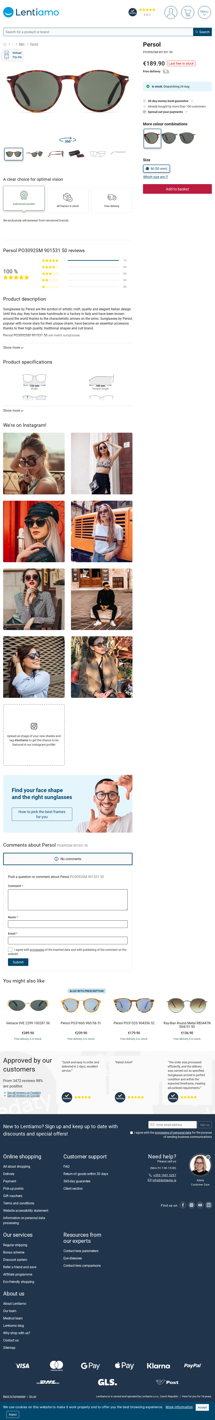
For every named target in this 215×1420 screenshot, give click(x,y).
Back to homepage (14, 1396)
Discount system (15, 1259)
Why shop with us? (16, 1333)
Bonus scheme (13, 1252)
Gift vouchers (12, 1196)
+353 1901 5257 (164, 1175)
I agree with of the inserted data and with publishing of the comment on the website (67, 952)
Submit (18, 962)
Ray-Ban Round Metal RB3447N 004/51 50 (187, 1025)
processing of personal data (173, 1132)
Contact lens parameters (80, 1250)
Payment (9, 1181)
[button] (13, 154)
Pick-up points (13, 1188)
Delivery (8, 1174)
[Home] (5, 44)
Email (12, 933)
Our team (9, 1311)
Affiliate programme (17, 1274)
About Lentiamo (14, 1303)
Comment (15, 886)
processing (37, 950)
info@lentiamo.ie (164, 1180)
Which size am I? (155, 176)
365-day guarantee (76, 1181)
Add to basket (177, 188)
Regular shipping (15, 1245)
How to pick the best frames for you (41, 814)
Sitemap (9, 1347)
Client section (73, 1188)
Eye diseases (72, 1258)
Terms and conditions (18, 1203)
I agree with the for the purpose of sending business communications (173, 1134)
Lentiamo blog (13, 1325)
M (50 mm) (159, 168)
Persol (34, 44)
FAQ (66, 1166)
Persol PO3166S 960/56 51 (81, 1023)
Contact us (11, 1340)
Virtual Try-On (17, 55)
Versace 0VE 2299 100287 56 (28, 1023)
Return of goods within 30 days (85, 1174)
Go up (32, 1396)
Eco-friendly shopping (18, 1281)
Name (13, 917)
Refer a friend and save (19, 1267)
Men (22, 44)
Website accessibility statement (25, 1210)
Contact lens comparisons (82, 1265)
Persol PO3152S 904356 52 (134, 1023)
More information (179, 1407)
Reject (13, 1414)
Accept (202, 1407)
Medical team (13, 1318)
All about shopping (16, 1166)
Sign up (205, 1125)
